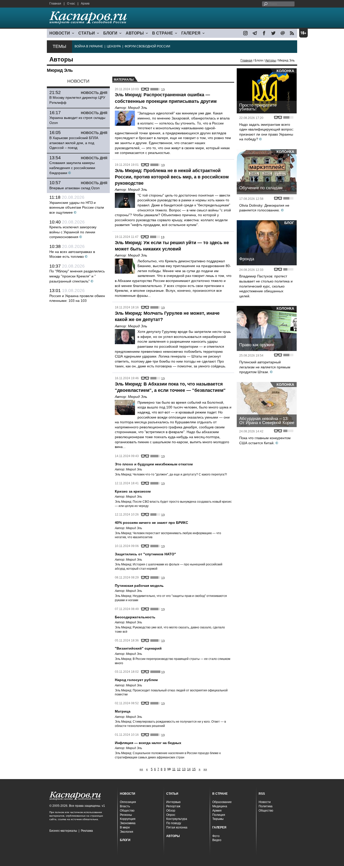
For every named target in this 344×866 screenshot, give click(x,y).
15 (194, 769)
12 (179, 769)
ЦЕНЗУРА (114, 46)
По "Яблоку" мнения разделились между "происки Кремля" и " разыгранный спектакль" (77, 276)
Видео (216, 840)
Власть (125, 806)
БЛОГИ (110, 33)
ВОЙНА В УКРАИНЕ (89, 46)
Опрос (170, 815)
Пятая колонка (176, 827)
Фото (216, 836)
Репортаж (173, 806)
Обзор (170, 810)
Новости (265, 802)
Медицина (219, 806)
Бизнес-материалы (63, 830)
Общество (127, 810)
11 (174, 769)
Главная (55, 3)
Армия (217, 810)
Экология (126, 831)
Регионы (126, 815)
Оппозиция (128, 802)
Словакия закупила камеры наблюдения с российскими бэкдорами (72, 168)
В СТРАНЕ (162, 33)
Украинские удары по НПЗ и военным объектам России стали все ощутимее (76, 207)
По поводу (173, 823)
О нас (71, 3)
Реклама (87, 830)
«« (141, 769)
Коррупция (127, 819)
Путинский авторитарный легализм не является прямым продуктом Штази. (264, 367)
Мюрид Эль (137, 108)
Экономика (127, 823)
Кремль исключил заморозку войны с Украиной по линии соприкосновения (72, 232)
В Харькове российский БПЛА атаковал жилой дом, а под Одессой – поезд (73, 143)
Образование (222, 802)
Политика (265, 806)
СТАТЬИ (86, 33)
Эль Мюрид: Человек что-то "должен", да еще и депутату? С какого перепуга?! (171, 474)
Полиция (218, 815)
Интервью (173, 802)
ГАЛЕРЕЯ (190, 33)
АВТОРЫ (135, 33)
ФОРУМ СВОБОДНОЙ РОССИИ (147, 46)
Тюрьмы (218, 819)
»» (205, 769)
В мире (125, 827)
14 (189, 769)
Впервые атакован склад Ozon (74, 188)
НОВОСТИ (59, 33)
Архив (85, 3)
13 (184, 769)
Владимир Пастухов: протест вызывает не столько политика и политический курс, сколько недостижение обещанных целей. (266, 286)
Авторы (270, 60)
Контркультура (176, 819)
